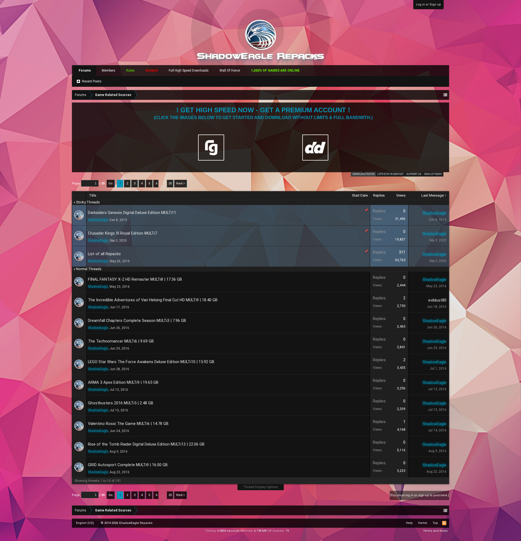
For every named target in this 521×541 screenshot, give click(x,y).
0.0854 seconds (228, 531)
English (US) (85, 523)
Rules (130, 70)
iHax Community (260, 521)
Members (108, 70)
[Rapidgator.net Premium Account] (211, 148)
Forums (85, 70)
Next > (180, 183)
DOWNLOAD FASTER (363, 174)
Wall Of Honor (230, 70)
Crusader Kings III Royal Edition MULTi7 (122, 233)
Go (111, 183)
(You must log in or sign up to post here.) (419, 495)
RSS (444, 523)
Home (422, 523)
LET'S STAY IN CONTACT (390, 174)
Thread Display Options (260, 487)
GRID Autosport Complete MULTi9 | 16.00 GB (128, 464)
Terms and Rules (435, 531)
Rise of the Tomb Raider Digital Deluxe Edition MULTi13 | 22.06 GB (146, 444)
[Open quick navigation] (445, 95)
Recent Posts (91, 81)
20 (170, 183)
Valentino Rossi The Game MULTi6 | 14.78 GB (128, 423)
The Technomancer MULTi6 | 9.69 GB (121, 341)
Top (435, 523)
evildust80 (437, 300)
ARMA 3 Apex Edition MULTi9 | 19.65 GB (123, 382)
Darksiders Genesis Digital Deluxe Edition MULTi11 (132, 212)
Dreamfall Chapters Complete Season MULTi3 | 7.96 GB (137, 320)
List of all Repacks (104, 253)
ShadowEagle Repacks (136, 523)
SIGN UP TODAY (433, 174)
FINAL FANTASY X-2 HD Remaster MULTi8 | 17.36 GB (135, 279)
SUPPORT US (413, 174)
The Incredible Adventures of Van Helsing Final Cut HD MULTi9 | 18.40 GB (153, 299)
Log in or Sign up (428, 4)
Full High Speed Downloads (189, 70)
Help (409, 523)
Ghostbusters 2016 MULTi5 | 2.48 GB (120, 403)
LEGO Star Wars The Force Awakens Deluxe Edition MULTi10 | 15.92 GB (151, 361)
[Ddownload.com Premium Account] (315, 148)
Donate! (151, 70)
